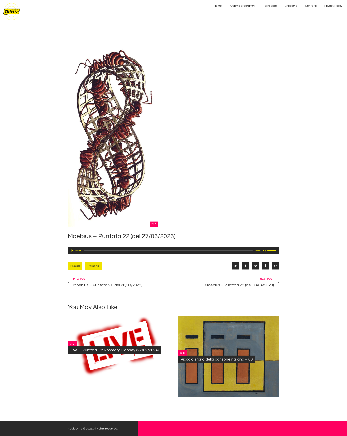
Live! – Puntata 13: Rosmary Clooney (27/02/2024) (114, 350)
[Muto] (264, 250)
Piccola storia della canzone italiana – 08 (217, 359)
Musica (75, 265)
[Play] (72, 250)
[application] (173, 250)
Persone (93, 265)
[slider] (272, 250)
